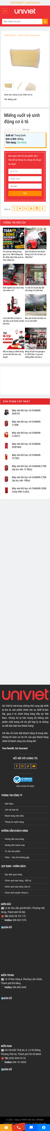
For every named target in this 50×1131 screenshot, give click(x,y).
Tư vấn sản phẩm (12, 851)
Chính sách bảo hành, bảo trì (17, 886)
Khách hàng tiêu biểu (14, 816)
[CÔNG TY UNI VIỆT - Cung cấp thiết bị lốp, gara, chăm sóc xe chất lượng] (25, 11)
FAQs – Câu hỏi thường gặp (17, 857)
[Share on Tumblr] (42, 208)
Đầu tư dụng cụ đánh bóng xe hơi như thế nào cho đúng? (13, 354)
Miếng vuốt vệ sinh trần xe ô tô (35, 556)
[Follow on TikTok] (28, 766)
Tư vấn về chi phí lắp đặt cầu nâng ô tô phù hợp (34, 289)
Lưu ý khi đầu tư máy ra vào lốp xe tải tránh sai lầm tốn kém (13, 321)
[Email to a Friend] (25, 208)
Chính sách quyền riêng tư (16, 892)
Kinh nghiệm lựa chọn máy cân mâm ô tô (13, 289)
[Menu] (4, 11)
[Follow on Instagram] (22, 766)
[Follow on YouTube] (33, 766)
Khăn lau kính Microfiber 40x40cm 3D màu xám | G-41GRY (14, 655)
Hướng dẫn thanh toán (15, 845)
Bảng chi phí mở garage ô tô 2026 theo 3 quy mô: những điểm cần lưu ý (35, 354)
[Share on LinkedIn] (36, 208)
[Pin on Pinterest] (31, 208)
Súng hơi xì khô (33, 604)
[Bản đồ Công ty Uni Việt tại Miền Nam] (25, 1092)
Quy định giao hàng (13, 874)
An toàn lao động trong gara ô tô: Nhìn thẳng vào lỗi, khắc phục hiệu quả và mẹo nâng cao (13, 255)
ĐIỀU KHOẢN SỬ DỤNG (25, 786)
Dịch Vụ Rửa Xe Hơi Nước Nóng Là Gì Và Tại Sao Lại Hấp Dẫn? (35, 254)
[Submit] (45, 21)
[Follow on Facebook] (16, 766)
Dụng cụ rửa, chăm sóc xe (29, 35)
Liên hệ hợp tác (12, 809)
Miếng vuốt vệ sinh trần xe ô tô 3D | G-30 (15, 560)
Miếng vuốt (12, 99)
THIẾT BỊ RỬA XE (10, 35)
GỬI (25, 193)
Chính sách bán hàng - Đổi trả (18, 880)
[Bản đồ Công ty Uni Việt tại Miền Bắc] (25, 950)
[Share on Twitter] (19, 208)
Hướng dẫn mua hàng (14, 839)
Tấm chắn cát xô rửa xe (14, 604)
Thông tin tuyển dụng (14, 822)
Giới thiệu (9, 803)
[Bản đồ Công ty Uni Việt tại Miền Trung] (25, 1021)
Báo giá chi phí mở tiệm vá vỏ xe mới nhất (35, 319)
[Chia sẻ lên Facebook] (14, 208)
